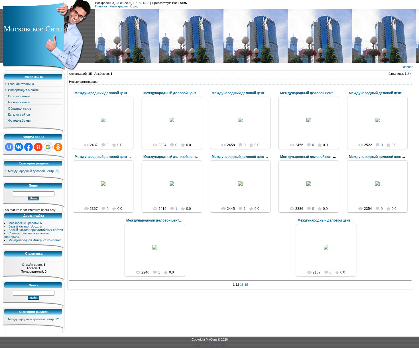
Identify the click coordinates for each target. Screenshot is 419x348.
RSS (146, 3)
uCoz (225, 345)
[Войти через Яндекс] (38, 147)
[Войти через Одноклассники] (58, 147)
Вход (133, 6)
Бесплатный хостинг (205, 345)
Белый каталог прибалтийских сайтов (36, 230)
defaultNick (106, 128)
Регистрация (118, 6)
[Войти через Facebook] (28, 147)
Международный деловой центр (31, 171)
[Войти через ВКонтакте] (19, 147)
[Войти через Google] (48, 147)
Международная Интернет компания (35, 240)
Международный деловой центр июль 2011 (111, 93)
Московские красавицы (25, 223)
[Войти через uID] (9, 147)
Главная (101, 6)
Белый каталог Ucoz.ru (25, 226)
